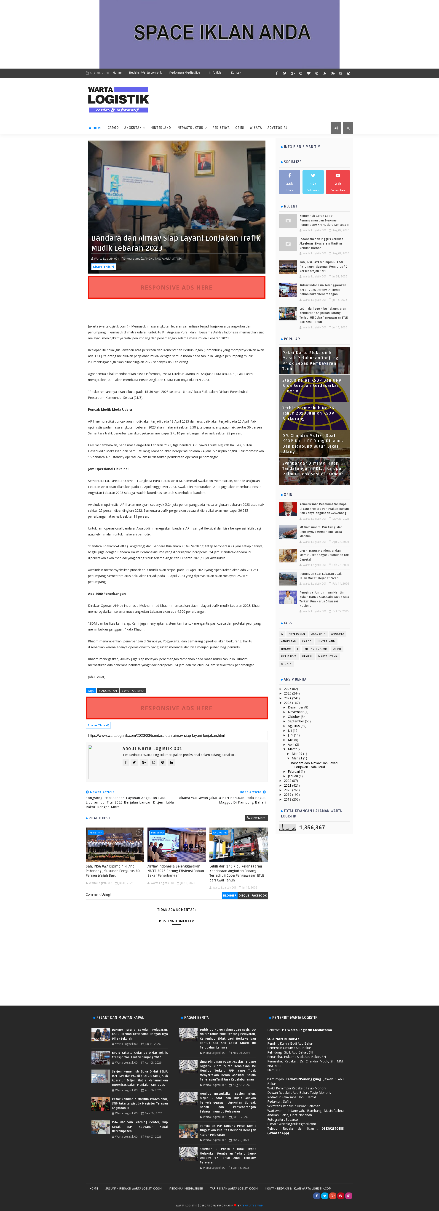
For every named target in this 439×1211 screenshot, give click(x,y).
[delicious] (348, 73)
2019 (288, 794)
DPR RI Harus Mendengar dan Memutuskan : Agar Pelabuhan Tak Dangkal (324, 555)
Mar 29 (297, 753)
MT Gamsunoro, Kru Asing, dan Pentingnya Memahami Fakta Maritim (321, 532)
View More (258, 818)
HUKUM (286, 649)
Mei (291, 739)
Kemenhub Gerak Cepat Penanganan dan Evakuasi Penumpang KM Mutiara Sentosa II (324, 220)
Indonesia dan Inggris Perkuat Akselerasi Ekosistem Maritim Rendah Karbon (321, 243)
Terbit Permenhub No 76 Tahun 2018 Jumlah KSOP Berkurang (308, 413)
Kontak (236, 73)
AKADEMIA (318, 634)
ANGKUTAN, (153, 258)
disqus (244, 895)
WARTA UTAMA (328, 656)
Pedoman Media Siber (185, 73)
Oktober (294, 716)
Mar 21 (297, 758)
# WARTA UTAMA (132, 691)
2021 (288, 785)
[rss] (324, 73)
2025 (288, 693)
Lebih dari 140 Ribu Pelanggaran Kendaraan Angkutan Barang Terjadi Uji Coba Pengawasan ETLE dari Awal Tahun (236, 873)
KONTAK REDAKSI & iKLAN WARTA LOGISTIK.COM (298, 1188)
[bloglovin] (308, 73)
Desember (296, 707)
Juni (291, 735)
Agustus (294, 726)
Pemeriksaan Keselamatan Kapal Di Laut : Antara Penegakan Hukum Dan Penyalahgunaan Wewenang (324, 509)
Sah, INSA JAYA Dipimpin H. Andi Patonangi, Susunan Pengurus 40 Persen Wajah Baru (113, 871)
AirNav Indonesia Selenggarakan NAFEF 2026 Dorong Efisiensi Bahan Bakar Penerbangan (175, 871)
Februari (294, 771)
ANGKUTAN (133, 128)
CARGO (113, 128)
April (291, 744)
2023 (288, 702)
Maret (293, 749)
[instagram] (340, 73)
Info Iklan (216, 73)
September (296, 721)
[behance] (332, 73)
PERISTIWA (221, 128)
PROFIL (307, 656)
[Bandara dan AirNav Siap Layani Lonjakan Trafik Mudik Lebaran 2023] (176, 207)
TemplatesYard (252, 1205)
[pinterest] (300, 73)
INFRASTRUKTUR (190, 128)
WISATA (256, 128)
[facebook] (276, 73)
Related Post (99, 818)
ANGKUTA (337, 634)
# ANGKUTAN (108, 691)
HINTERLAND (161, 128)
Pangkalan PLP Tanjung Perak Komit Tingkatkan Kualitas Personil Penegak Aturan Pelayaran (228, 1130)
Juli (290, 730)
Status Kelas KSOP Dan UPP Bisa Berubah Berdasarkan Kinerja (312, 386)
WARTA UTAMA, (171, 258)
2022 (288, 780)
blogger (229, 895)
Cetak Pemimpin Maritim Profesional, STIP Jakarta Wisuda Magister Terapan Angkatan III (140, 1103)
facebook (259, 895)
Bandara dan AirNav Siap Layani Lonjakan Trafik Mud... (314, 765)
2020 (288, 790)
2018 (288, 799)
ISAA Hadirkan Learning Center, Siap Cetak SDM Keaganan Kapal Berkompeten (140, 1127)
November (296, 712)
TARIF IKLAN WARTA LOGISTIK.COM (234, 1188)
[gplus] (292, 73)
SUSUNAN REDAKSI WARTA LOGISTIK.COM (133, 1188)
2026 (288, 689)
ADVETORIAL (278, 128)
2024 (288, 698)
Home (117, 73)
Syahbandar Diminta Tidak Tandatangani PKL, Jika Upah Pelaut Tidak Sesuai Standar (313, 468)
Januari (293, 776)
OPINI (239, 128)
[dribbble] (316, 73)
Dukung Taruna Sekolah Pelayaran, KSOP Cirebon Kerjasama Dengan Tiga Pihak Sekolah (140, 1034)
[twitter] (284, 73)
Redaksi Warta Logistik (145, 73)
